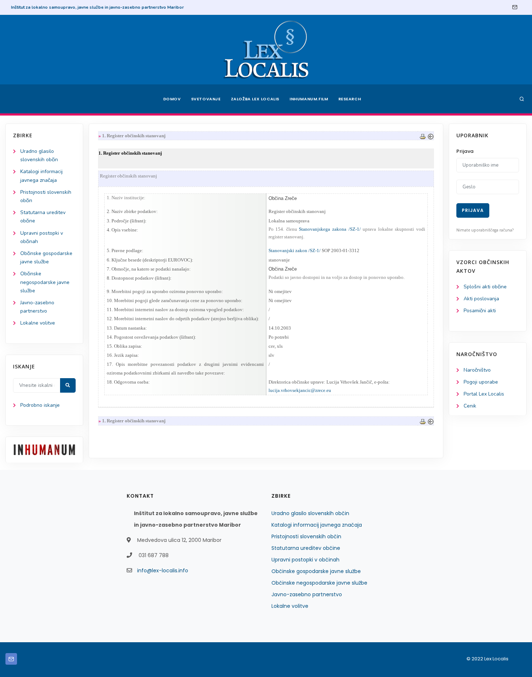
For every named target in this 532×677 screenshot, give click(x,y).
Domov (172, 99)
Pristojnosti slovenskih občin (306, 536)
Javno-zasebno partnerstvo (306, 594)
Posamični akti (480, 310)
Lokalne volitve (37, 322)
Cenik (470, 405)
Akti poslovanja (481, 298)
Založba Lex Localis (255, 99)
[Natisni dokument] (423, 135)
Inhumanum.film (309, 99)
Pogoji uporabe (481, 382)
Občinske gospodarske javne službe (316, 571)
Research (349, 99)
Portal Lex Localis (484, 393)
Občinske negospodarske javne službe (44, 282)
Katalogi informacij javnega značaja (316, 524)
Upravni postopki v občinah (305, 559)
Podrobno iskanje (40, 405)
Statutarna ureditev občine (305, 548)
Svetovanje (206, 99)
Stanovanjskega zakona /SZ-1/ (329, 229)
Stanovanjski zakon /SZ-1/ (295, 250)
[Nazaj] (431, 135)
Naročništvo (477, 370)
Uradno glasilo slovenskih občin (310, 513)
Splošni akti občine (485, 286)
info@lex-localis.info (162, 570)
